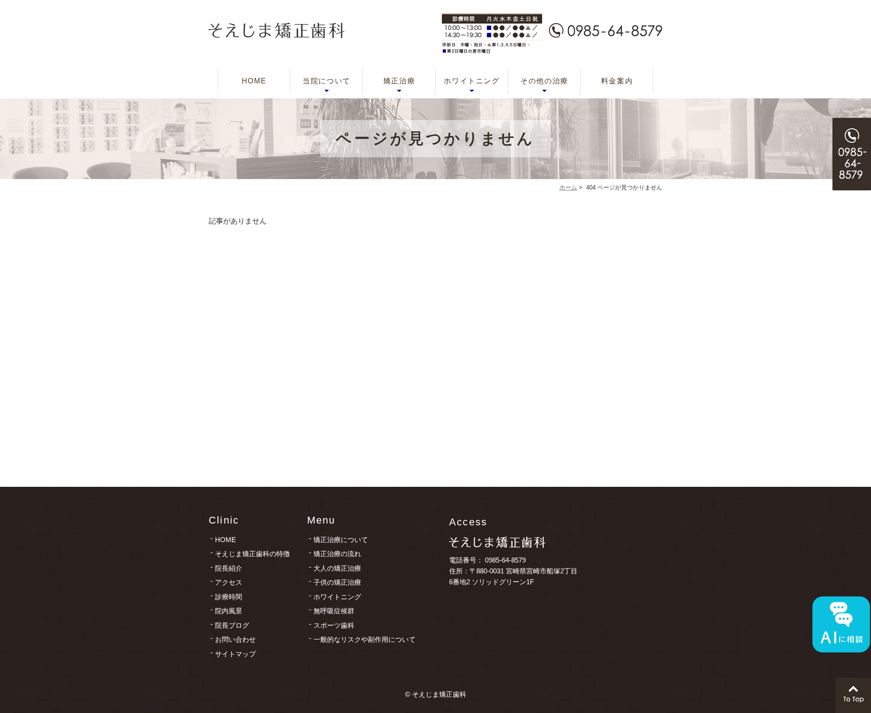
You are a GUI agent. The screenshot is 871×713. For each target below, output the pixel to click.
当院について (327, 81)
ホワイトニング (471, 81)
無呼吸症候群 (333, 611)
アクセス (228, 582)
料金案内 (617, 81)
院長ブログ (232, 625)
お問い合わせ (235, 639)
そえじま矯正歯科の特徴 (252, 554)
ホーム (568, 187)
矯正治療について (340, 539)
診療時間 (228, 597)
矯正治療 (399, 81)
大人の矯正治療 (337, 568)
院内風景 (228, 611)
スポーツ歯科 (333, 625)
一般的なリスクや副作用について (364, 639)
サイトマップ (235, 654)
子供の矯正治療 (337, 582)
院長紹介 (228, 568)
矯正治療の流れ (337, 554)
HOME (254, 81)
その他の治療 (544, 81)
